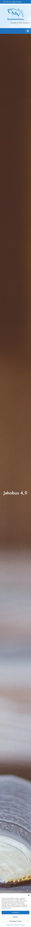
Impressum (22, 925)
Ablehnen (15, 917)
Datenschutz (16, 925)
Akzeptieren (15, 912)
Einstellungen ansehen (16, 921)
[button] (28, 895)
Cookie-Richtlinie (9, 925)
